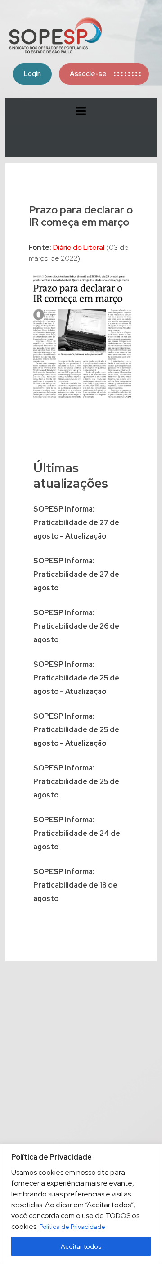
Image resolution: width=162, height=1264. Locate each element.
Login (32, 73)
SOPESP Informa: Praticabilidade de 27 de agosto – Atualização (76, 522)
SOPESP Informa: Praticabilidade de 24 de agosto (76, 833)
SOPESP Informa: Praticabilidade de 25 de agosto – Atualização (76, 678)
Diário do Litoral (78, 247)
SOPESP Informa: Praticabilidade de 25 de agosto (76, 781)
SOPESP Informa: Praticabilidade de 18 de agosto (75, 885)
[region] (81, 1204)
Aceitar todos (81, 1246)
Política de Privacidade (72, 1227)
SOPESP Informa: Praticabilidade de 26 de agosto (76, 626)
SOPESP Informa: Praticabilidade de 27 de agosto (76, 574)
